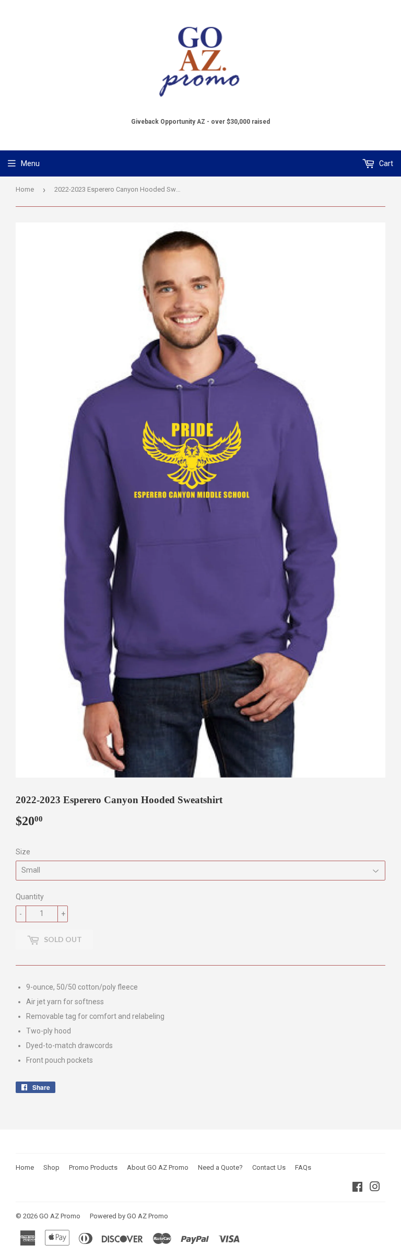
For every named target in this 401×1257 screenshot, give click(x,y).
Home (25, 189)
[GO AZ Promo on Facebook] (357, 1188)
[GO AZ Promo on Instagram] (375, 1188)
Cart (385, 163)
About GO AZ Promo (157, 1167)
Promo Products (93, 1167)
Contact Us (269, 1167)
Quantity (30, 896)
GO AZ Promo (59, 1216)
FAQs (303, 1167)
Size (23, 852)
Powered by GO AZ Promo (129, 1216)
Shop (51, 1167)
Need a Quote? (220, 1167)
